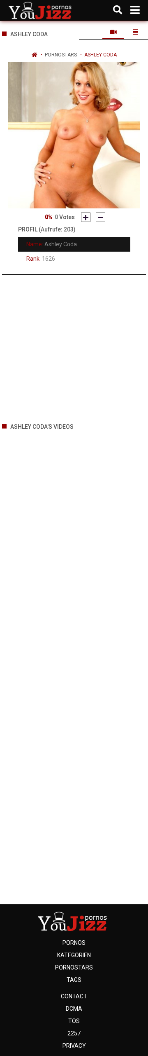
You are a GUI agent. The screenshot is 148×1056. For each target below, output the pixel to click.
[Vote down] (100, 217)
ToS (74, 1021)
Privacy (74, 1045)
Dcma (74, 1008)
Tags (74, 980)
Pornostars (61, 55)
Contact (74, 996)
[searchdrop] (117, 10)
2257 (74, 1033)
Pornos (74, 942)
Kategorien (74, 955)
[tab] (113, 32)
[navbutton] (135, 10)
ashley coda (100, 55)
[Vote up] (85, 217)
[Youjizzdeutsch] (41, 10)
